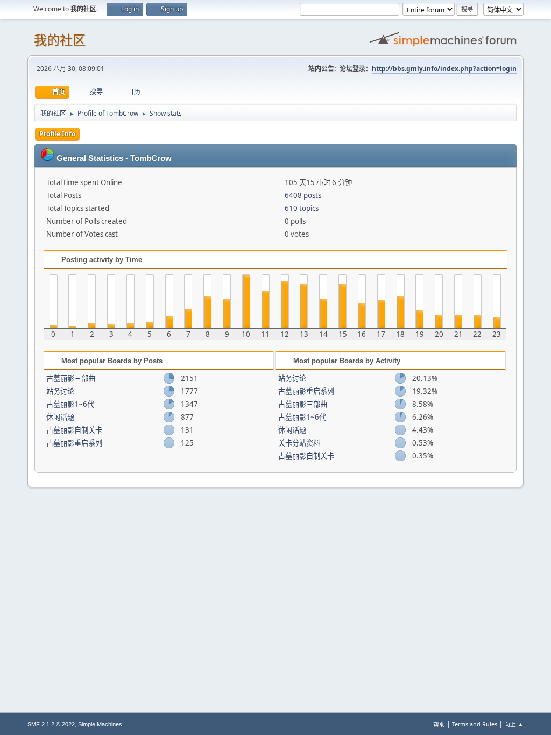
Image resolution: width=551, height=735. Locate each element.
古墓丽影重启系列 (74, 443)
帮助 (439, 724)
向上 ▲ (514, 724)
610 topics (302, 208)
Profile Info (57, 133)
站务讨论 (60, 391)
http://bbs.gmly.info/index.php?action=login (444, 68)
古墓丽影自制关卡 (74, 430)
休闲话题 (60, 417)
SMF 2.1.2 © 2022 (51, 724)
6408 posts (303, 195)
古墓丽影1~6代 (70, 404)
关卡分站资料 (299, 443)
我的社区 (60, 40)
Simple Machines (100, 724)
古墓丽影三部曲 (70, 378)
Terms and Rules (474, 724)
